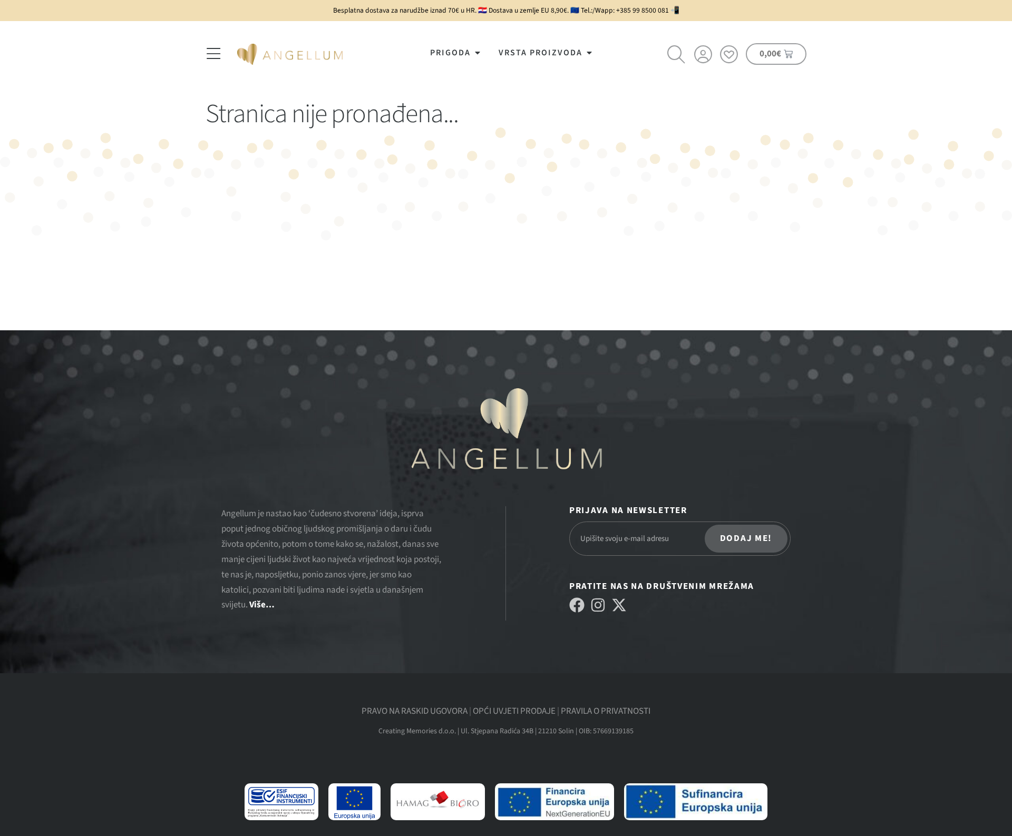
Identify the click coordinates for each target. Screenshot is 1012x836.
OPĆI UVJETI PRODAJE (514, 711)
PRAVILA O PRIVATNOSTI (605, 711)
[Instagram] (598, 605)
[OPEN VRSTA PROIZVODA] (589, 52)
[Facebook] (577, 605)
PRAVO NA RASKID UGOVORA (415, 711)
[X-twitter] (619, 605)
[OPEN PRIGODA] (477, 52)
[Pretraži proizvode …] (676, 56)
